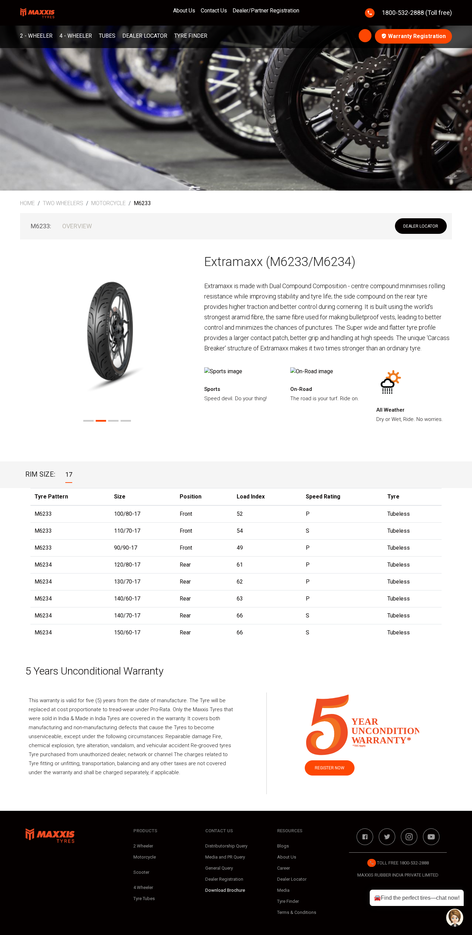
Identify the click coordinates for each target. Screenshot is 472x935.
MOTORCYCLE (108, 203)
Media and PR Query (225, 857)
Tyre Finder (190, 36)
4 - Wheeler (75, 36)
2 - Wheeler (36, 36)
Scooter (141, 872)
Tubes (107, 36)
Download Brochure (225, 890)
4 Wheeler (143, 887)
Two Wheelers (63, 203)
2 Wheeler (143, 846)
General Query (219, 868)
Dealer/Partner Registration (266, 10)
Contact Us (214, 10)
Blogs (283, 846)
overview (77, 226)
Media (283, 890)
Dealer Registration (224, 879)
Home (27, 203)
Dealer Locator (144, 36)
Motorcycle (144, 857)
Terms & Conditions (296, 912)
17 (68, 474)
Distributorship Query (226, 846)
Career (283, 868)
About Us (184, 10)
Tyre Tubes (144, 898)
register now (329, 768)
